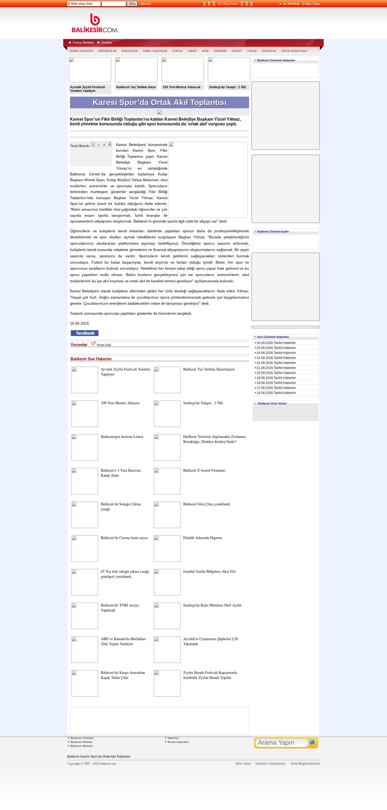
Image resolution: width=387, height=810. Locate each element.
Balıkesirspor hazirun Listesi (122, 436)
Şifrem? (146, 4)
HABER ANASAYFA (81, 51)
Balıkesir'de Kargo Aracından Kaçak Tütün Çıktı (123, 675)
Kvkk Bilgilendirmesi (305, 763)
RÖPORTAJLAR (107, 51)
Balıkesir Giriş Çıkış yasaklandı (206, 503)
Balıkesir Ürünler (81, 741)
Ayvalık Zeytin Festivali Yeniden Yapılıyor (87, 89)
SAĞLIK (252, 51)
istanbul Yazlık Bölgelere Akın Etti (209, 571)
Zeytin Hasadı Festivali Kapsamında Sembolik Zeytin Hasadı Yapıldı (210, 675)
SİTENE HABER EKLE (294, 51)
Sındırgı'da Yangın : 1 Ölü (227, 87)
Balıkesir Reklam (82, 745)
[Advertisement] (243, 23)
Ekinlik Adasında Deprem (202, 537)
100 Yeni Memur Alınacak (182, 87)
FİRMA (192, 51)
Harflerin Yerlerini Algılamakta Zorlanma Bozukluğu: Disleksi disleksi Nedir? (214, 439)
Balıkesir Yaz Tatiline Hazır (136, 87)
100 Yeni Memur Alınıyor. (120, 402)
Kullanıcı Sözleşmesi (270, 763)
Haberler (173, 738)
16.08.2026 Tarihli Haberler (276, 393)
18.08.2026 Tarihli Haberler (276, 383)
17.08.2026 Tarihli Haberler (276, 388)
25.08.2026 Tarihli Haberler (276, 348)
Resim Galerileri (178, 741)
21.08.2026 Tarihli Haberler (276, 368)
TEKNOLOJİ (269, 51)
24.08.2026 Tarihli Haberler (276, 353)
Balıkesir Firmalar (82, 738)
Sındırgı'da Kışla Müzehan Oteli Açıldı (212, 605)
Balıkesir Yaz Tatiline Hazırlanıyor (209, 369)
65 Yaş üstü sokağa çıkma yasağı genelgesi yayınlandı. (125, 574)
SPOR (205, 51)
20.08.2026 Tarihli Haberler (276, 373)
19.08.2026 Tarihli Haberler (276, 378)
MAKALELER (130, 51)
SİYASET (236, 51)
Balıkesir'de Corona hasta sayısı (124, 537)
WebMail (293, 4)
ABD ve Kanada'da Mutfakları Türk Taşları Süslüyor (123, 641)
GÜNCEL (177, 51)
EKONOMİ (220, 51)
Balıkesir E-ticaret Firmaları (204, 470)
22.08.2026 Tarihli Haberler (276, 363)
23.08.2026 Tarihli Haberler (276, 358)
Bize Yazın (313, 4)
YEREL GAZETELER (155, 51)
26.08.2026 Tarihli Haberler (276, 343)
